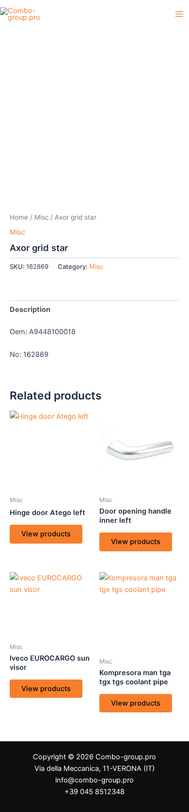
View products (46, 534)
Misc (41, 217)
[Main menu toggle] (179, 14)
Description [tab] (30, 309)
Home (19, 217)
